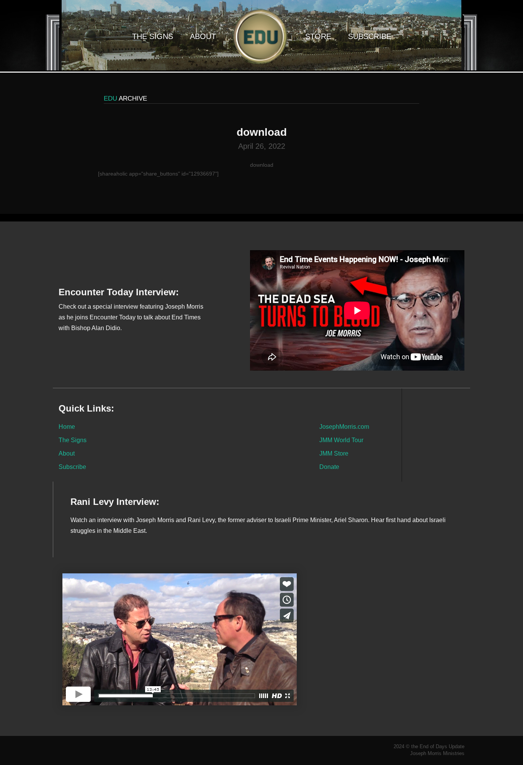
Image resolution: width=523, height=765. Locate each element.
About (203, 36)
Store (318, 36)
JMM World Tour (341, 439)
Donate (329, 466)
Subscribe (369, 36)
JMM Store (333, 453)
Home (67, 426)
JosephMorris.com (344, 426)
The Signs (152, 36)
